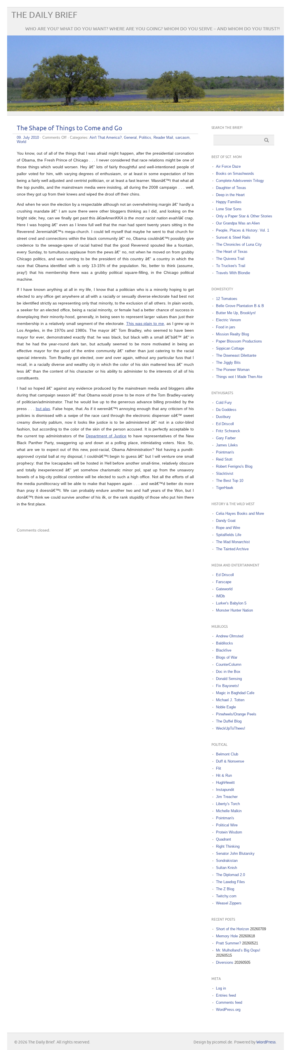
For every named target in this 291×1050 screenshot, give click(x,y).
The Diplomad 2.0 (230, 875)
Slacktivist (224, 473)
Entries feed (226, 995)
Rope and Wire (228, 528)
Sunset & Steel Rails (233, 237)
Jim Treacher (227, 797)
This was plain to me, (145, 323)
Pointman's (225, 452)
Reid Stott (224, 459)
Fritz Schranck (228, 431)
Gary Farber (226, 438)
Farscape (223, 582)
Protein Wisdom (229, 832)
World (21, 142)
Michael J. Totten (230, 700)
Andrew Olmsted (229, 636)
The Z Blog (225, 889)
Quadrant (223, 839)
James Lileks (227, 445)
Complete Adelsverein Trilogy (240, 180)
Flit (218, 768)
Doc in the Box (228, 671)
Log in (221, 988)
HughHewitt (225, 782)
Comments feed (229, 1002)
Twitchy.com (226, 896)
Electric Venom (228, 320)
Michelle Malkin (229, 811)
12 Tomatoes (226, 299)
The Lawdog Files (230, 882)
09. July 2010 (28, 137)
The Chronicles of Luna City (239, 244)
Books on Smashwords (235, 173)
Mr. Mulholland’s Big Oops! (238, 950)
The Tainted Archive (232, 549)
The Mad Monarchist (233, 542)
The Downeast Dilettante (236, 355)
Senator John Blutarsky (235, 853)
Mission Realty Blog (232, 334)
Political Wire (227, 825)
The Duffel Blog (229, 721)
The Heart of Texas (232, 251)
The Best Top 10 (229, 480)
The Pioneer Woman (233, 370)
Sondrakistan (227, 860)
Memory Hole (227, 936)
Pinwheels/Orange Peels (236, 714)
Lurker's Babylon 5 (231, 603)
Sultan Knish (226, 868)
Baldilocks (224, 643)
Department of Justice (106, 436)
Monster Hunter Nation (234, 610)
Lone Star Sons (229, 209)
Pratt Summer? (228, 943)
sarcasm (182, 137)
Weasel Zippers (229, 903)
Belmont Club (227, 754)
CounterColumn (228, 664)
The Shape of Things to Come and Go (69, 128)
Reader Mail (163, 137)
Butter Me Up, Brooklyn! (236, 313)
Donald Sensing (229, 679)
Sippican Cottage (230, 348)
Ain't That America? (106, 137)
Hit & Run (224, 775)
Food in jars (225, 327)
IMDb (220, 596)
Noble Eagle (226, 707)
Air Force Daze (228, 166)
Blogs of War (226, 657)
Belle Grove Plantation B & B (240, 306)
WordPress (266, 1042)
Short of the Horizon (232, 929)
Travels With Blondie (233, 273)
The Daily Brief (44, 15)
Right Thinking (228, 846)
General (130, 137)
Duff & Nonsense (230, 761)
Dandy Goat (226, 520)
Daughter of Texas (231, 188)
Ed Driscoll (225, 424)
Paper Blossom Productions (239, 341)
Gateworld (224, 589)
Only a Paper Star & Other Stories (244, 216)
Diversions (224, 962)
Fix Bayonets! (227, 686)
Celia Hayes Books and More (240, 513)
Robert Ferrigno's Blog (234, 466)
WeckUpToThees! (230, 728)
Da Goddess (226, 410)
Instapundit (225, 790)
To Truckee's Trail (230, 266)
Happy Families (229, 202)
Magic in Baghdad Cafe (235, 693)
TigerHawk (224, 488)
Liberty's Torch (228, 804)
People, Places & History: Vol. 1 (242, 230)
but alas (43, 408)
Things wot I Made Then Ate (239, 377)
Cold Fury (224, 402)
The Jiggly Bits (228, 362)
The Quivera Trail (230, 259)
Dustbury (223, 417)
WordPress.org (228, 1009)
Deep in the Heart (230, 195)
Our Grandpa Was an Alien (238, 223)
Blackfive (223, 650)
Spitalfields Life (228, 535)
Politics (145, 137)
